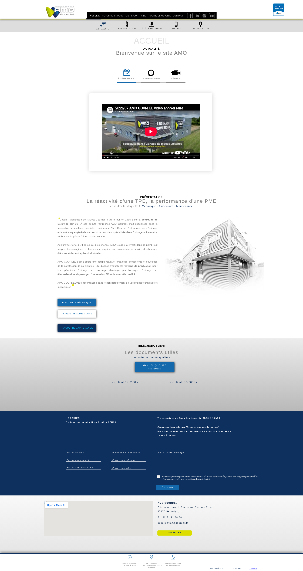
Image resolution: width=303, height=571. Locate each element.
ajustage (83, 274)
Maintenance (184, 206)
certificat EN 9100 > (125, 382)
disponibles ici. (203, 479)
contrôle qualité (125, 274)
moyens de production (138, 265)
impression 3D (100, 274)
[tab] (126, 74)
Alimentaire (166, 206)
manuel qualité (158, 357)
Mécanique (149, 206)
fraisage (133, 270)
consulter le (141, 357)
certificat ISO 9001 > (184, 382)
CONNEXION (253, 568)
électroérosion (66, 274)
